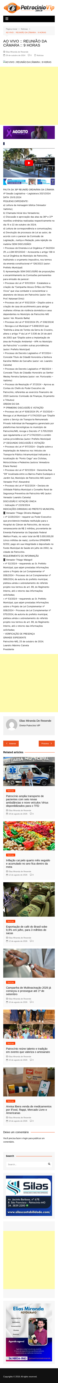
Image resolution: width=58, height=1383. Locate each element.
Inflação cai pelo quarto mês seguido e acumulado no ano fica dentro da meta (28, 863)
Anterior (12, 743)
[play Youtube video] (29, 162)
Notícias (40, 55)
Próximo (45, 743)
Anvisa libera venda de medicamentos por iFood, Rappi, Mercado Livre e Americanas (29, 1109)
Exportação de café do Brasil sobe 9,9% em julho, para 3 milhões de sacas (26, 930)
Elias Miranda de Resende (17, 52)
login (25, 1138)
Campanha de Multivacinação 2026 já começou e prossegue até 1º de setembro (28, 991)
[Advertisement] (29, 96)
